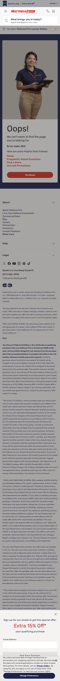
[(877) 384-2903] (48, 11)
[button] (56, 614)
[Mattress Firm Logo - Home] (23, 11)
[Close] (56, 660)
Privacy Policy (43, 666)
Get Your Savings (30, 655)
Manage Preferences (29, 676)
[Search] (6, 20)
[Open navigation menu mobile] (5, 11)
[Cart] (54, 11)
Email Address (9, 639)
